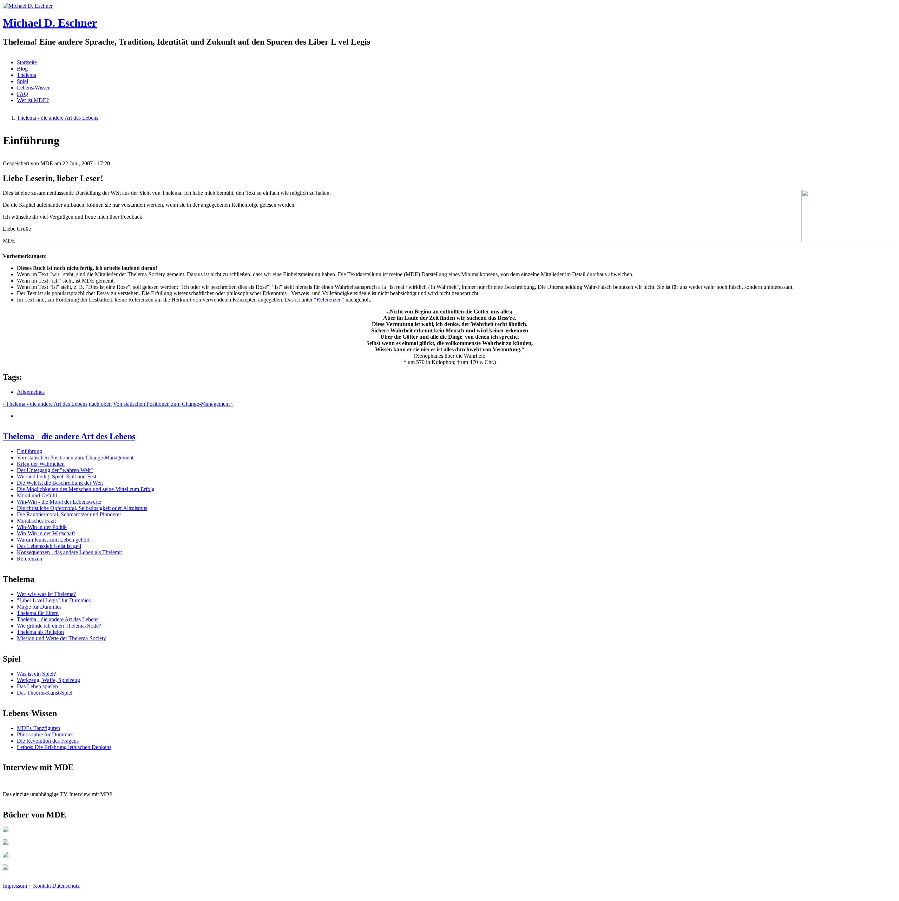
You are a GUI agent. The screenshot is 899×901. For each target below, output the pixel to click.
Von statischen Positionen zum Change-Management (75, 458)
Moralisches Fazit (36, 521)
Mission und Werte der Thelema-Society (61, 638)
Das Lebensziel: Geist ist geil (49, 546)
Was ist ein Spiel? (36, 674)
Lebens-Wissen (34, 88)
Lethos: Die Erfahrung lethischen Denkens (64, 747)
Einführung (29, 451)
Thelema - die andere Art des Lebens (57, 118)
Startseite (27, 62)
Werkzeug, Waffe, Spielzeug (48, 680)
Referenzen (329, 300)
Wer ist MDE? (33, 100)
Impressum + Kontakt (27, 886)
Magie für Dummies (39, 607)
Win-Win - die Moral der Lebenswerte (59, 502)
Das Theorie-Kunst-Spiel (44, 693)
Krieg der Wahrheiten (41, 464)
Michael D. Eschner (50, 22)
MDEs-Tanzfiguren (38, 728)
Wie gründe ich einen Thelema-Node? (59, 626)
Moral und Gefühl (37, 495)
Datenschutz (66, 886)
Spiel (22, 81)
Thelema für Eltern (38, 613)
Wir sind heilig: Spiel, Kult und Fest (56, 476)
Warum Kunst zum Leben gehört (53, 540)
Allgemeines (31, 392)
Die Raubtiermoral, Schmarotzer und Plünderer (69, 514)
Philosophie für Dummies (45, 734)
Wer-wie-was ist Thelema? (46, 594)
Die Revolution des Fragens (48, 741)
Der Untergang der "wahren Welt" (55, 470)
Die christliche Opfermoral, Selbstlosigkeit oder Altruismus (82, 508)
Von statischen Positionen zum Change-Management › (173, 404)
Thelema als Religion (40, 632)
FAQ (22, 94)
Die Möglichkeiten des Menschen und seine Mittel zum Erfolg (86, 489)
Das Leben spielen (37, 686)
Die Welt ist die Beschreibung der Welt (60, 483)
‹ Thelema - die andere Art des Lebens (45, 404)
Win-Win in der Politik (42, 527)
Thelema (26, 75)
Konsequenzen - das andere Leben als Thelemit (69, 552)
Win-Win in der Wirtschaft (46, 533)
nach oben (100, 404)
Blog (22, 69)
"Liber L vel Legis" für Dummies (54, 600)
